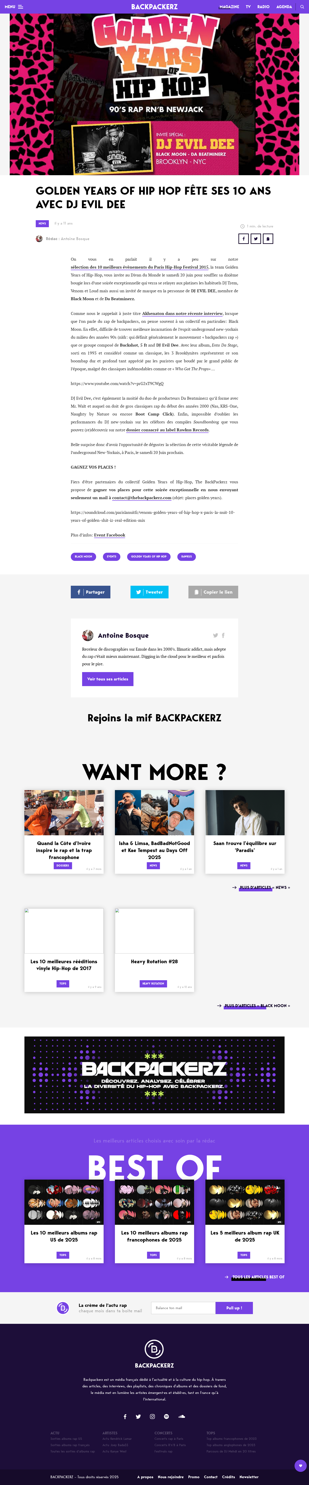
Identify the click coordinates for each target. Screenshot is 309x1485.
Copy (268, 238)
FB (243, 238)
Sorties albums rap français (70, 1445)
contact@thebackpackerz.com (141, 497)
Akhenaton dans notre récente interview (182, 313)
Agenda (284, 6)
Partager (95, 592)
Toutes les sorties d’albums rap (72, 1451)
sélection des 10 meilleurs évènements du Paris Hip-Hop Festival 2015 (139, 267)
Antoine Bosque (67, 238)
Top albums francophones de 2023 (232, 1439)
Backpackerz (154, 7)
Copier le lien (218, 592)
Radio (263, 6)
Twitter (255, 238)
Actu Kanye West (114, 1451)
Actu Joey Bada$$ (115, 1445)
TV (248, 6)
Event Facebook (109, 535)
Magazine (229, 6)
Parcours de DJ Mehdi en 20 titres (231, 1451)
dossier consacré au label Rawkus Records (167, 429)
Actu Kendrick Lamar (117, 1439)
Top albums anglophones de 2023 (231, 1445)
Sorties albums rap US (66, 1439)
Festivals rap (163, 1451)
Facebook (223, 635)
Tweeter (154, 592)
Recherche (302, 6)
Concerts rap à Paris (168, 1439)
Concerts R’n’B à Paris (170, 1445)
